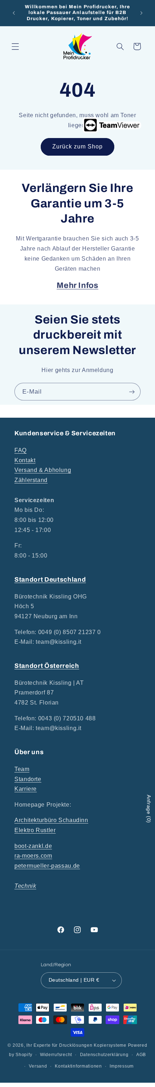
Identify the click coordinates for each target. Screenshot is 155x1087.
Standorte (27, 779)
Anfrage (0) (149, 809)
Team (22, 769)
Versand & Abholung (42, 470)
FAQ (20, 450)
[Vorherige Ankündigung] (14, 13)
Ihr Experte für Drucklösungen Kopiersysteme (76, 1045)
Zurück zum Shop (77, 146)
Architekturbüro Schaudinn (51, 820)
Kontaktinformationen (78, 1066)
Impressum (122, 1066)
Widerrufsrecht (56, 1054)
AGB (141, 1054)
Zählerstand (31, 480)
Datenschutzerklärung (104, 1054)
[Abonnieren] (132, 391)
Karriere (25, 789)
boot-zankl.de (33, 846)
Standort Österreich (46, 665)
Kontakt (24, 460)
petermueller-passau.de (47, 866)
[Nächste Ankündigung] (141, 13)
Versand (38, 1066)
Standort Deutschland (50, 579)
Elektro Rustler (35, 830)
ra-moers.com (33, 856)
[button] (15, 46)
